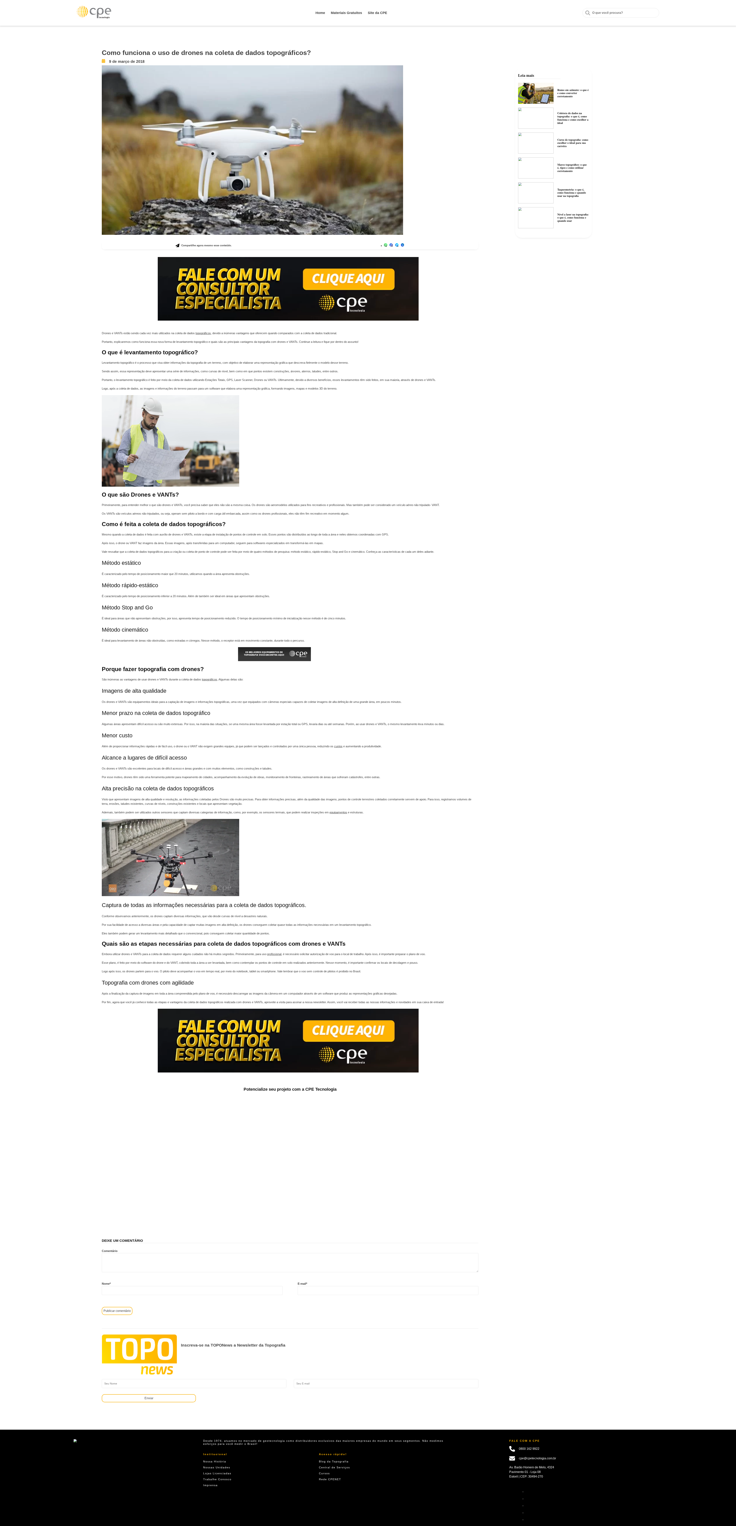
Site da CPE (377, 13)
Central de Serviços (334, 1467)
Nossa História (214, 1461)
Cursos (324, 1473)
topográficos (203, 333)
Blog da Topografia (334, 1461)
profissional (274, 954)
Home (320, 13)
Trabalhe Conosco (217, 1479)
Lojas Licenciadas (217, 1473)
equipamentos (338, 812)
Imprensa (210, 1485)
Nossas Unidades (216, 1467)
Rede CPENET (330, 1479)
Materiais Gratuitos (346, 13)
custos (338, 746)
